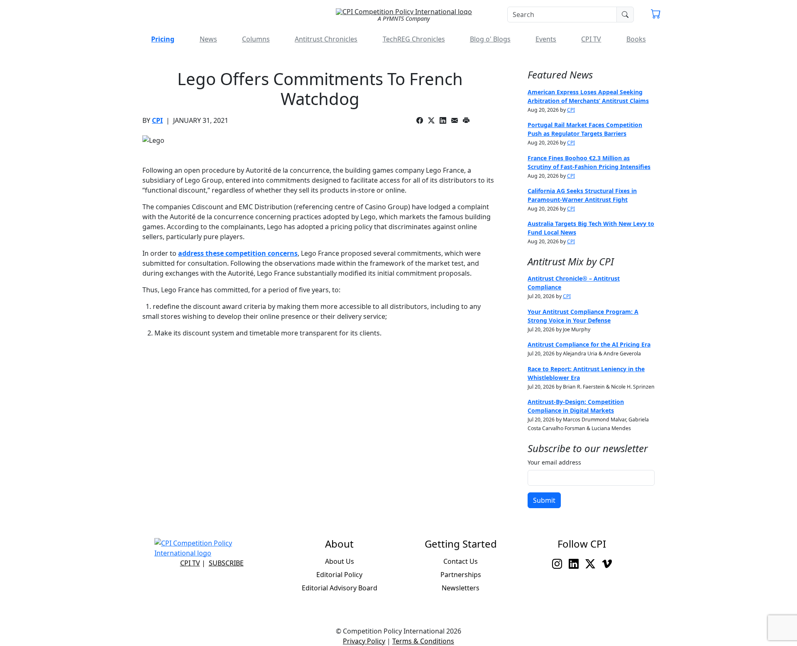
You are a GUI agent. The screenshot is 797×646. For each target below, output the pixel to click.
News (208, 39)
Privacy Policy (364, 641)
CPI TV (591, 39)
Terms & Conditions (423, 641)
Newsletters (460, 587)
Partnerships (460, 574)
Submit (544, 500)
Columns (256, 39)
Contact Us (460, 561)
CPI (157, 120)
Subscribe (226, 563)
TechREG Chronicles (414, 39)
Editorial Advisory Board (339, 587)
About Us (339, 561)
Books (636, 39)
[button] (656, 15)
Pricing (162, 39)
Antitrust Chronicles (326, 39)
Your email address (554, 462)
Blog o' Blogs (490, 39)
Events (545, 39)
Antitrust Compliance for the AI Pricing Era (589, 344)
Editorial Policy (339, 574)
